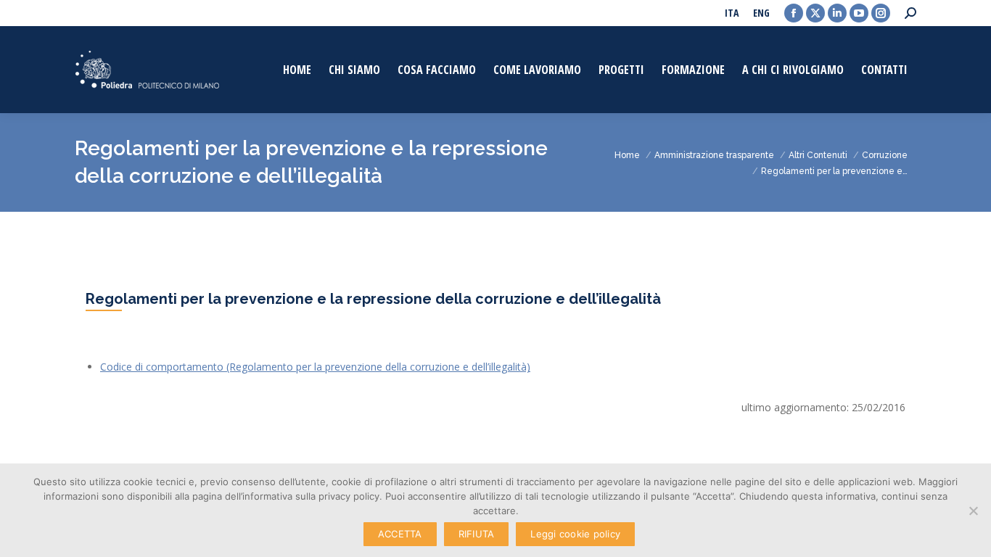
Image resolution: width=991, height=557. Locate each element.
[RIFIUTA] (973, 510)
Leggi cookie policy (575, 534)
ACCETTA (400, 534)
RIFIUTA (477, 534)
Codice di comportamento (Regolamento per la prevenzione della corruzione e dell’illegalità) (315, 367)
